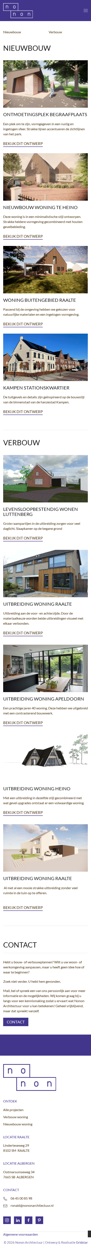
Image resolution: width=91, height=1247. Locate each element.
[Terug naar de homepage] (18, 10)
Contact (16, 1022)
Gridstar (82, 1242)
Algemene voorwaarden (20, 1234)
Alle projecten (13, 1110)
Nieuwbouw (12, 32)
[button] (86, 10)
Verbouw (55, 32)
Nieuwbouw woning (17, 1124)
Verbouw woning (15, 1117)
